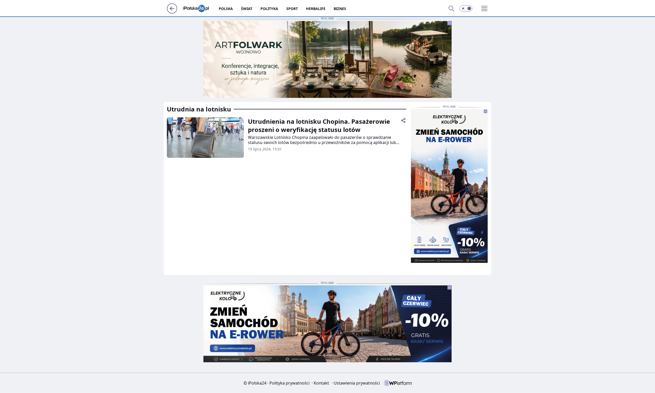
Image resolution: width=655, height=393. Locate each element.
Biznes (340, 8)
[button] (466, 8)
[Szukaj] (451, 8)
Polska (226, 8)
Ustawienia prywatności (356, 383)
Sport (292, 8)
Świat (246, 8)
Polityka (269, 8)
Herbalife (315, 8)
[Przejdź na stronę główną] (172, 12)
